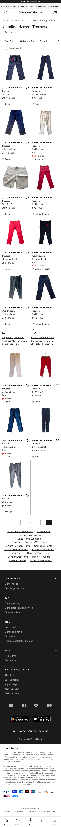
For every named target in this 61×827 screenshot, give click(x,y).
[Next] (38, 522)
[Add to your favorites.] (27, 88)
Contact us (10, 660)
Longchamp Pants (18, 557)
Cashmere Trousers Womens (29, 542)
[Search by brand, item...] (6, 12)
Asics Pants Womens (29, 539)
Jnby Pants (17, 553)
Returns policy (12, 612)
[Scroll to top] (49, 522)
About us (9, 675)
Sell (7, 622)
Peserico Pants (17, 560)
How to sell (10, 627)
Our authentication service (19, 607)
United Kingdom (18, 811)
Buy (7, 598)
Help (7, 650)
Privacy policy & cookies (29, 739)
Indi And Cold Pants (43, 549)
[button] (55, 12)
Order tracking (12, 603)
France (7, 811)
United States (31, 811)
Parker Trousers (41, 557)
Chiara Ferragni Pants (18, 546)
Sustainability (12, 679)
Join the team (12, 688)
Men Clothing (40, 20)
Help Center (11, 655)
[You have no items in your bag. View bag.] (55, 12)
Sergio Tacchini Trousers (29, 535)
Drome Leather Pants (16, 549)
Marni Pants (43, 531)
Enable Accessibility (30, 1)
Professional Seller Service (19, 641)
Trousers (55, 20)
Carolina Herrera (21, 20)
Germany (41, 811)
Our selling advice (14, 631)
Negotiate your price (13, 337)
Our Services (12, 578)
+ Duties (11, 97)
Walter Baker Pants (41, 560)
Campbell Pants (43, 546)
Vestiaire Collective (17, 670)
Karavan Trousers (37, 553)
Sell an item (11, 636)
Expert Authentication (42, 337)
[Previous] (23, 522)
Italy (54, 811)
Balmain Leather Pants (20, 531)
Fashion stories (13, 693)
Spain (49, 811)
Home (6, 20)
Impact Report (12, 684)
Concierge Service (14, 588)
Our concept (11, 583)
